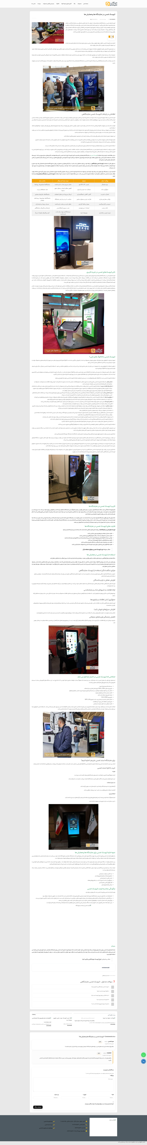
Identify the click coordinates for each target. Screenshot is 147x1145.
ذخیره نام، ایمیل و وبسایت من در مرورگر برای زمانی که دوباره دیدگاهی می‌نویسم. (99, 1104)
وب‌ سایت (56, 1095)
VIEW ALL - (34, 1014)
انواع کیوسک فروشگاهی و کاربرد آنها (92, 959)
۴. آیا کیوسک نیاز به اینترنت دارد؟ (103, 999)
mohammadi (112, 19)
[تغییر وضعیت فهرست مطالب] (111, 36)
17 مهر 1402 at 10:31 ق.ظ (107, 1055)
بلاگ (91, 19)
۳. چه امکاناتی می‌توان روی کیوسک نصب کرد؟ (100, 995)
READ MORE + (48, 1025)
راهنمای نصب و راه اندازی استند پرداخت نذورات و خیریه (84, 1021)
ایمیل (84, 1095)
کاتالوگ (98, 562)
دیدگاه (112, 1076)
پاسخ (100, 1041)
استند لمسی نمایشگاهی (105, 975)
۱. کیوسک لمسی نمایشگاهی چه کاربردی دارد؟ (100, 987)
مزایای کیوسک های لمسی (37, 952)
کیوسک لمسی (94, 155)
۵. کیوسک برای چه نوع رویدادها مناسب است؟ (100, 1004)
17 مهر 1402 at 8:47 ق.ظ (109, 1044)
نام (113, 1095)
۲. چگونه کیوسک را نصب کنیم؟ (103, 991)
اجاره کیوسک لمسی (73, 172)
